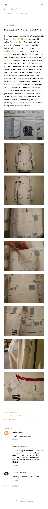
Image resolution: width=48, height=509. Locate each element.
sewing (25, 416)
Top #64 (31, 416)
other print (31, 57)
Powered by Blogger (26, 501)
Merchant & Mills (16, 39)
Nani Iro (7, 60)
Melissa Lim (17, 473)
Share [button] (6, 412)
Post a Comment (11, 486)
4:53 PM (15, 439)
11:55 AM (15, 480)
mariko (15, 432)
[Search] (42, 4)
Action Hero (12, 9)
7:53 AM (15, 466)
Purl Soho (19, 42)
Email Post (14, 412)
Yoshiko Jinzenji (11, 51)
